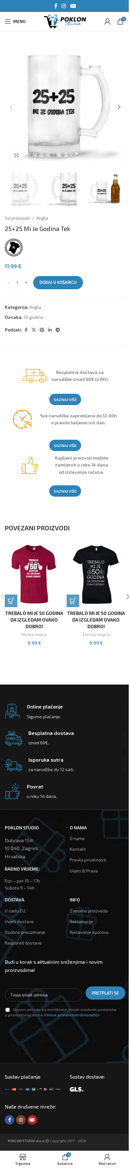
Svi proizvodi (17, 218)
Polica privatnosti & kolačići (71, 1015)
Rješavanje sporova (89, 932)
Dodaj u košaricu (58, 282)
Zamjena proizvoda (89, 910)
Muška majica (34, 634)
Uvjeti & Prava (84, 870)
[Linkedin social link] (50, 330)
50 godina (33, 317)
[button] (11, 107)
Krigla (42, 218)
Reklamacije (81, 921)
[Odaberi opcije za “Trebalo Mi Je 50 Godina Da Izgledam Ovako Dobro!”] (11, 601)
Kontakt (78, 849)
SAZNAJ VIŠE (65, 399)
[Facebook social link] (56, 6)
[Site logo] (65, 20)
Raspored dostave (23, 942)
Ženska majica (95, 634)
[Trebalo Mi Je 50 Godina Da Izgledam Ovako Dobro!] (34, 574)
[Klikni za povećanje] (16, 155)
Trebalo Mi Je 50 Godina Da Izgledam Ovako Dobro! (34, 619)
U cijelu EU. (15, 910)
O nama (77, 838)
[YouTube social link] (73, 6)
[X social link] (34, 330)
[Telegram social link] (58, 330)
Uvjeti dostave (19, 921)
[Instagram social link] (64, 6)
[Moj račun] (107, 21)
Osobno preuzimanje (25, 932)
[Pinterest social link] (42, 330)
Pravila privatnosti (88, 859)
